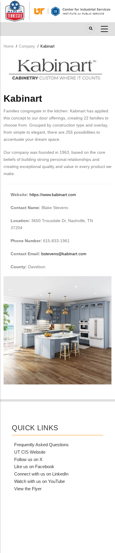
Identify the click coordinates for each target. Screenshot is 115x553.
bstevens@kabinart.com (63, 253)
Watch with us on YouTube (39, 481)
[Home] (57, 10)
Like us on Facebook (34, 466)
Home (9, 46)
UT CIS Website (29, 452)
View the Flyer (28, 488)
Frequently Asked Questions (41, 444)
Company (27, 46)
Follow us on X (28, 459)
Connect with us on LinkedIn (41, 473)
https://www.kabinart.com (52, 194)
